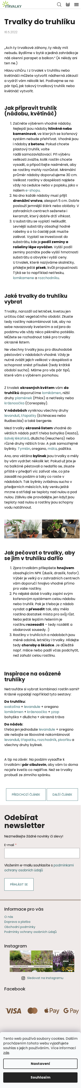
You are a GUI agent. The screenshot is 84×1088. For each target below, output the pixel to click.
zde (6, 1052)
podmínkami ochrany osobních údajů (39, 867)
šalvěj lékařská (16, 438)
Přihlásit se (19, 884)
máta (52, 448)
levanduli (11, 739)
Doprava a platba (17, 922)
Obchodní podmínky (19, 927)
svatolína (12, 706)
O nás (8, 917)
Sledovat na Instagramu (45, 978)
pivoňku (64, 739)
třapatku (28, 739)
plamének (23, 398)
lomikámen (51, 392)
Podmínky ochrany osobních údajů (30, 932)
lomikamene (23, 277)
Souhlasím (40, 1077)
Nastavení (40, 1063)
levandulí (12, 415)
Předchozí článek (26, 794)
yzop (55, 711)
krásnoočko (37, 711)
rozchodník (46, 739)
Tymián (24, 448)
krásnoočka (14, 403)
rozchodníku (48, 277)
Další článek (62, 794)
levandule (32, 706)
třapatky (28, 415)
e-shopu (32, 190)
